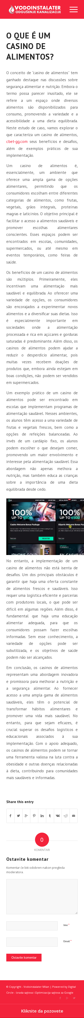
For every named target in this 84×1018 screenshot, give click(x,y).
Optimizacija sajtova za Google (54, 992)
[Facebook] (60, 998)
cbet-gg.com (17, 141)
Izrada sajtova (24, 992)
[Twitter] (74, 998)
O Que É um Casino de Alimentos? (30, 46)
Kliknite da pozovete (42, 1011)
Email (67, 941)
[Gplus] (67, 998)
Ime (66, 925)
